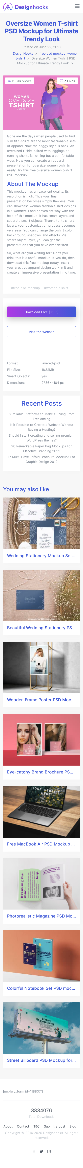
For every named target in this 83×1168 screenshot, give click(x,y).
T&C (36, 1126)
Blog (73, 1126)
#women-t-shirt (56, 288)
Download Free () (42, 312)
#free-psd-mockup (26, 288)
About (8, 1126)
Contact (23, 1126)
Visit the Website (41, 332)
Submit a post (54, 1126)
